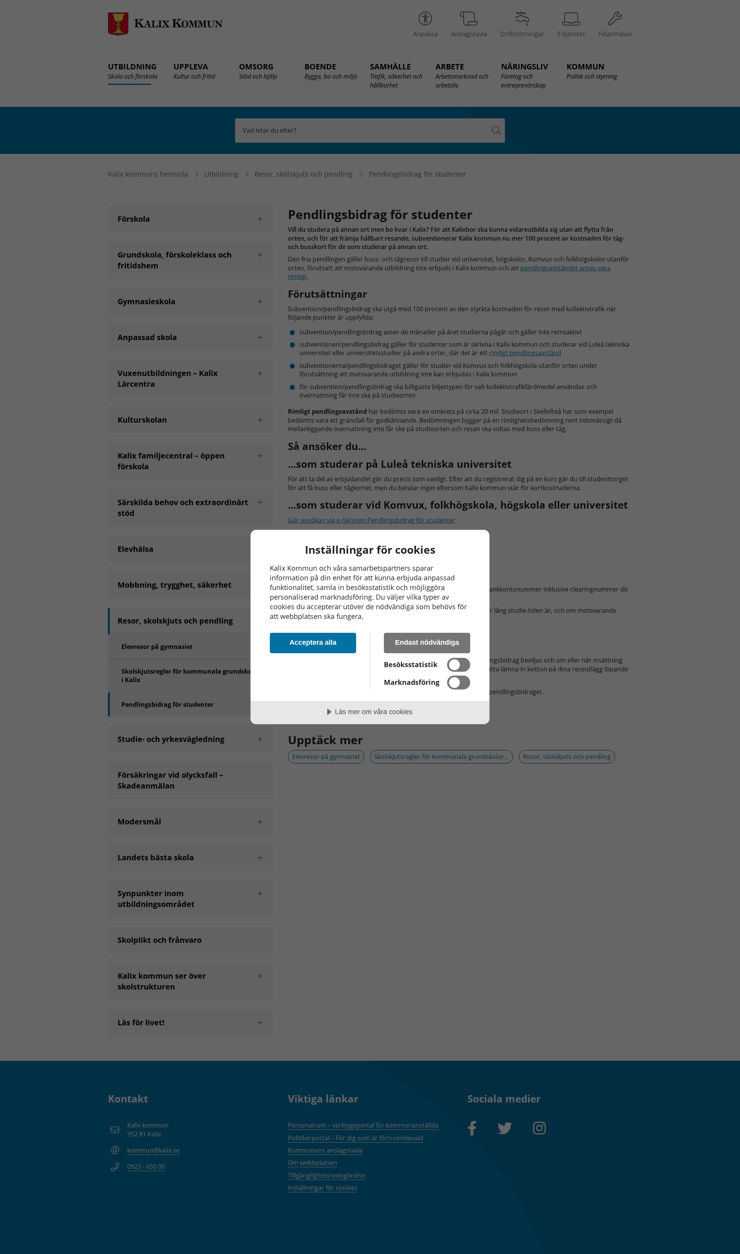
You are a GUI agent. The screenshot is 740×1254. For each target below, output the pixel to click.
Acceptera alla (312, 642)
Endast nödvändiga (427, 642)
